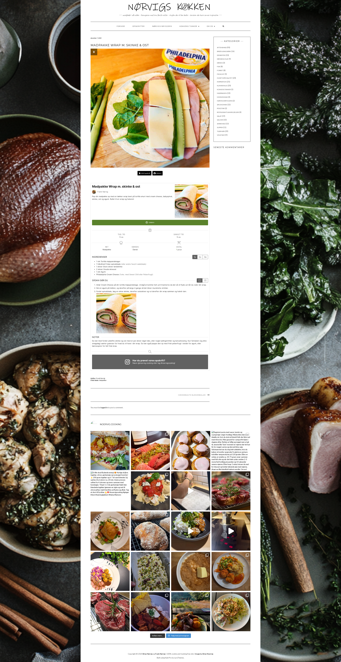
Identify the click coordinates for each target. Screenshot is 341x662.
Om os (210, 26)
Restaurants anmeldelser (228, 112)
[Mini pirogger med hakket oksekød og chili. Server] (110, 531)
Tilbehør (221, 131)
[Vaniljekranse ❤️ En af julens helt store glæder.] (190, 490)
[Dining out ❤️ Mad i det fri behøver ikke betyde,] (190, 611)
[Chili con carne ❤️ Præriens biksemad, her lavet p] (150, 611)
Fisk (218, 67)
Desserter (221, 55)
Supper (220, 127)
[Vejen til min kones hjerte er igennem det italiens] (150, 490)
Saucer (220, 120)
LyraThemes (179, 658)
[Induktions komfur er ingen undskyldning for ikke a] (231, 531)
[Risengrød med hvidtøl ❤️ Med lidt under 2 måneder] (190, 571)
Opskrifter (139, 26)
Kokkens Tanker (189, 26)
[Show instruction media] (199, 280)
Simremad (221, 124)
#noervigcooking (168, 363)
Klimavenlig (222, 86)
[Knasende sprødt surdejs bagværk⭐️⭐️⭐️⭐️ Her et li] (150, 531)
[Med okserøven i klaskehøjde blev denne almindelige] (150, 450)
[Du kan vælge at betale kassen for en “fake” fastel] (190, 450)
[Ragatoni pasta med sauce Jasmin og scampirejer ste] (231, 450)
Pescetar (220, 108)
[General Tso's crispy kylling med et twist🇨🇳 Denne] (190, 531)
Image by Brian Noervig (204, 654)
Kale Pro (168, 658)
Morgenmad (222, 97)
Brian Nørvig (147, 654)
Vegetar (220, 135)
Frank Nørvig (100, 378)
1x (195, 257)
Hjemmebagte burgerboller (192, 395)
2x (200, 257)
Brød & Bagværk (224, 51)
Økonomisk (222, 105)
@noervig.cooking (145, 363)
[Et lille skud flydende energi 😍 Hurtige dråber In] (110, 490)
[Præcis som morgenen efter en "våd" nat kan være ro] (110, 450)
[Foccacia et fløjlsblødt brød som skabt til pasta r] (150, 571)
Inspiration (221, 82)
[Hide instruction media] (205, 280)
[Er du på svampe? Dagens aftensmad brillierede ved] (231, 611)
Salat (219, 116)
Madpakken (102, 380)
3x (205, 257)
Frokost (220, 74)
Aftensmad (221, 47)
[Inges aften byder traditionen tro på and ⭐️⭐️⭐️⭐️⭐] (110, 571)
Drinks (219, 63)
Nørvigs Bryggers (162, 26)
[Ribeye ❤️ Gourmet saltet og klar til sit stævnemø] (110, 611)
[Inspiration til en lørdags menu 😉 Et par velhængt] (231, 490)
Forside (121, 26)
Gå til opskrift (145, 173)
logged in (104, 407)
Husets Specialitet (224, 78)
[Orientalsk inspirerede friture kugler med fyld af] (231, 571)
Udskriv (158, 173)
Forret (220, 70)
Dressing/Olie (222, 59)
